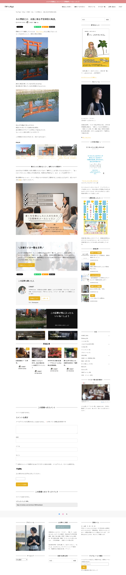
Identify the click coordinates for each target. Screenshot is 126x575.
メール (18, 446)
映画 (82, 366)
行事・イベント (85, 375)
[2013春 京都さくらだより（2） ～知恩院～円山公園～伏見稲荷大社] (67, 149)
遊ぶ (38, 22)
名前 (17, 437)
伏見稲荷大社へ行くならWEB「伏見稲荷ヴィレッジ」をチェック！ (46, 158)
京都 (82, 355)
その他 (83, 347)
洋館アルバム (84, 372)
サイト (18, 455)
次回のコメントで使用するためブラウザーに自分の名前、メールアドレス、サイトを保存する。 (47, 464)
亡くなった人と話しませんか (90, 181)
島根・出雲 (84, 361)
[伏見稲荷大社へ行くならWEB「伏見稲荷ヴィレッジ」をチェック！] (46, 149)
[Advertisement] (46, 390)
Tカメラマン (40, 31)
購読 (84, 567)
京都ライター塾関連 (86, 358)
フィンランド (84, 349)
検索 (107, 19)
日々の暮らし (84, 364)
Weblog (83, 338)
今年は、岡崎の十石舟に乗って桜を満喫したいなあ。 (25, 157)
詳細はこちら (34, 298)
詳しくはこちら (87, 137)
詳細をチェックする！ (26, 265)
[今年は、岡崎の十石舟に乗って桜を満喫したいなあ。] (25, 149)
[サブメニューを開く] (109, 335)
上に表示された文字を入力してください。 (28, 473)
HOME (83, 335)
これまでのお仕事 (86, 344)
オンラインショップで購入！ (89, 77)
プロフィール (84, 352)
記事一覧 (45, 298)
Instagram (35, 302)
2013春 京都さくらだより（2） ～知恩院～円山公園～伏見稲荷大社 (68, 158)
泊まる (83, 369)
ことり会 (83, 341)
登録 (20, 180)
